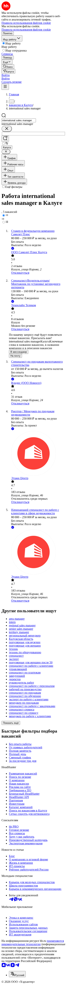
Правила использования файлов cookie (26, 29)
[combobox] (18, 120)
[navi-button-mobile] (5, 87)
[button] (5, 75)
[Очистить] (6, 129)
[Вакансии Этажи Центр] (37, 454)
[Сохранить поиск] (5, 139)
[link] (7, 66)
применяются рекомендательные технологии (32, 942)
